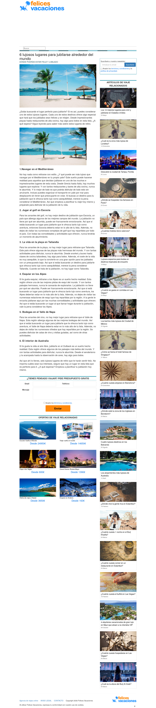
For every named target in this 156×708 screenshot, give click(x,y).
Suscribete (130, 64)
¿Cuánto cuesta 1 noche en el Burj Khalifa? (116, 533)
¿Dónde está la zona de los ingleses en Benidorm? (118, 412)
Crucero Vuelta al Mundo (28, 440)
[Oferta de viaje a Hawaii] (38, 490)
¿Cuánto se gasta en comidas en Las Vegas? (117, 291)
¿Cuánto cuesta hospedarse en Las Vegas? (116, 654)
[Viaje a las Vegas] (38, 461)
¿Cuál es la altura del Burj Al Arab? (116, 684)
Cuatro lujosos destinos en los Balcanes (114, 443)
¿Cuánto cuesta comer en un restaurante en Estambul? (113, 564)
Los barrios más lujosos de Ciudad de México (117, 322)
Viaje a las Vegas (26, 469)
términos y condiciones (63, 403)
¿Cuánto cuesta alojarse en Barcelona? (118, 382)
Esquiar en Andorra (66, 498)
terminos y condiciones (120, 68)
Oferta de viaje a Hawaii (28, 498)
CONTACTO (58, 700)
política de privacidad (109, 71)
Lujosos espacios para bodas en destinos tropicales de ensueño (115, 260)
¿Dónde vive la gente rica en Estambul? (118, 503)
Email (27, 383)
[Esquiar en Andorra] (78, 489)
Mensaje (25, 389)
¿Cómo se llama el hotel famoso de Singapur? (116, 353)
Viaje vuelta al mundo (67, 440)
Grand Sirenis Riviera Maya (69, 469)
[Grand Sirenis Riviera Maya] (78, 458)
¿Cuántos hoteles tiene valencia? (115, 230)
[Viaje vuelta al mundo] (78, 433)
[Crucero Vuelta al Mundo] (38, 431)
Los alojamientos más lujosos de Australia (115, 474)
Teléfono (65, 383)
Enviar (58, 408)
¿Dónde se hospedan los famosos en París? (117, 201)
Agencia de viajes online (29, 700)
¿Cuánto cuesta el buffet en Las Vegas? (118, 594)
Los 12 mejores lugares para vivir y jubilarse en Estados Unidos (116, 111)
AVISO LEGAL (46, 700)
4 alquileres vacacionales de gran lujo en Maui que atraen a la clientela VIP (117, 623)
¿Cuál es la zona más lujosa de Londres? (114, 142)
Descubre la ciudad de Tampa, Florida (117, 171)
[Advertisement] (78, 29)
